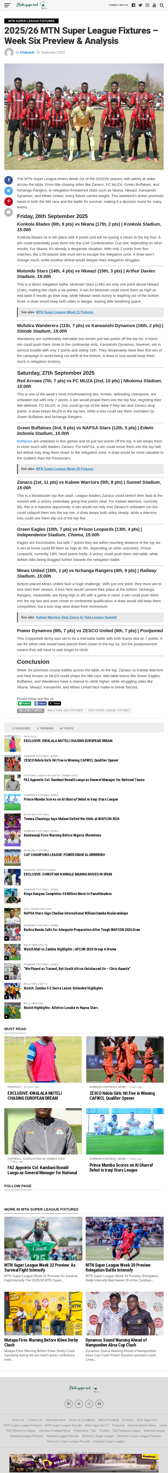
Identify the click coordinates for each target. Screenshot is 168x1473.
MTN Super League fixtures (109, 710)
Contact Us (35, 1420)
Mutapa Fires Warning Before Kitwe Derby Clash (41, 1342)
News (163, 1425)
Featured (118, 1425)
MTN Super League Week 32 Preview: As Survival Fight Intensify (39, 1267)
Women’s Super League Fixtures (139, 1436)
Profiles (14, 1087)
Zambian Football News (108, 1087)
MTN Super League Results (63, 1425)
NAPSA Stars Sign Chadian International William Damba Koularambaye (76, 913)
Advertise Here (56, 1420)
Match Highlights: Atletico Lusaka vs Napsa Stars (61, 1007)
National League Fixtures (26, 1436)
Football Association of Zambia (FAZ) (36, 1158)
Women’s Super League (98, 1436)
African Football (108, 1420)
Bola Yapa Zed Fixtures (65, 710)
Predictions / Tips (85, 1430)
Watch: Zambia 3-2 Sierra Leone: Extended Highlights (63, 988)
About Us (18, 1420)
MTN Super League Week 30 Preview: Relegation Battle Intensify (118, 1267)
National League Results (62, 1436)
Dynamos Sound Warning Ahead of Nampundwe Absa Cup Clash (116, 1342)
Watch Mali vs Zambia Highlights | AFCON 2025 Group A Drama (70, 949)
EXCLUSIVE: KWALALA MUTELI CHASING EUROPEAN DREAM (68, 741)
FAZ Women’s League (21, 1430)
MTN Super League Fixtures (23, 1425)
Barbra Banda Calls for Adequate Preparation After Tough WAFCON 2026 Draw (82, 929)
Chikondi (27, 52)
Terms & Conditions (82, 1420)
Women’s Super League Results (68, 1441)
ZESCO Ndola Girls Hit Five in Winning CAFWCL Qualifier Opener (71, 760)
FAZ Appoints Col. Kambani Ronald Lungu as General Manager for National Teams (84, 780)
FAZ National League (127, 1430)
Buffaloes (24, 441)
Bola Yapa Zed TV (97, 1425)
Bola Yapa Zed (146, 1420)
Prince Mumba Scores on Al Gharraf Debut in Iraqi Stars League (71, 799)
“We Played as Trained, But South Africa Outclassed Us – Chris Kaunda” (77, 968)
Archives (128, 1420)
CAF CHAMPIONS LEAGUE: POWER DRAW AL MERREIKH (64, 855)
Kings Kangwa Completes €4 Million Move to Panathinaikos (68, 894)
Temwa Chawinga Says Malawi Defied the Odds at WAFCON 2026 (71, 819)
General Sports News (141, 1425)
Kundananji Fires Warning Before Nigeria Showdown (62, 835)
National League (154, 1430)
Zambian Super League (108, 1441)
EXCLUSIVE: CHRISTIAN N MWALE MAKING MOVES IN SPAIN (68, 874)
